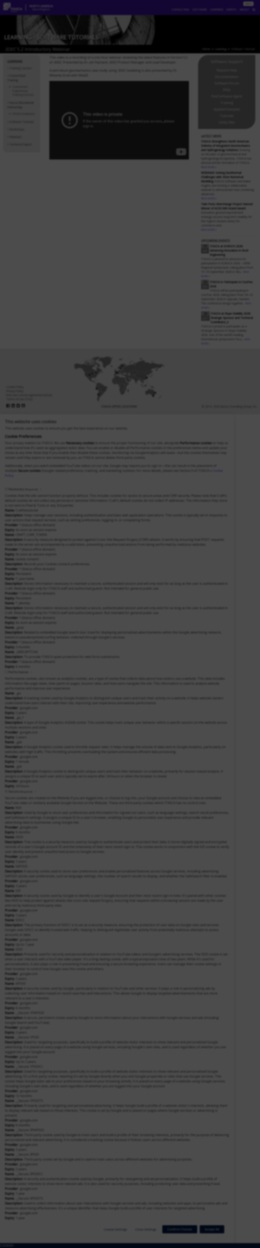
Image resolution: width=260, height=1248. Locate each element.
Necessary (23, 489)
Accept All (212, 1229)
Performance (18, 672)
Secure (20, 791)
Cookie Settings (115, 1229)
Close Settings (146, 1229)
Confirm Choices (179, 1229)
